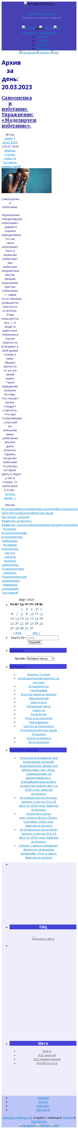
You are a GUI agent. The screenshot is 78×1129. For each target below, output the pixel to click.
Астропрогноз (39, 686)
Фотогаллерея (38, 742)
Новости (10, 158)
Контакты (43, 48)
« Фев (17, 633)
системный (10, 592)
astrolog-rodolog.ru (42, 14)
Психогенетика (13, 569)
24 (32, 623)
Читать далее (10, 496)
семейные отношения (10, 587)
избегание (9, 541)
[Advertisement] (43, 895)
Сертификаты (38, 722)
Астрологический (14, 533)
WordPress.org (47, 1063)
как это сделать (10, 555)
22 (22, 623)
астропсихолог (12, 537)
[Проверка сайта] (43, 939)
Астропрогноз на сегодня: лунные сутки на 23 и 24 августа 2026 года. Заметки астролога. (38, 835)
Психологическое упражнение (14, 579)
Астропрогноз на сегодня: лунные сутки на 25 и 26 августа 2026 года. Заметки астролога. (38, 804)
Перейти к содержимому (39, 32)
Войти (47, 1051)
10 (32, 614)
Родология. (39, 714)
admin (9, 138)
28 (17, 628)
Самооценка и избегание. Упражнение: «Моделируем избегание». (19, 112)
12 (41, 614)
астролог (9, 529)
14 (17, 618)
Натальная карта (38, 706)
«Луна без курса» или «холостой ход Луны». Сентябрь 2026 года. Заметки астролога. (39, 819)
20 (12, 623)
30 (27, 628)
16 (27, 618)
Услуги (43, 40)
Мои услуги (39, 702)
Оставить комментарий (11, 164)
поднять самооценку (10, 563)
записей (47, 1055)
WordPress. (39, 1121)
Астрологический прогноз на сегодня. (38, 680)
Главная (43, 36)
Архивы (20, 658)
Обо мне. (43, 44)
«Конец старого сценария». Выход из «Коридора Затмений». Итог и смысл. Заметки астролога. (38, 851)
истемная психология (10, 547)
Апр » (36, 633)
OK (34, 642)
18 (36, 618)
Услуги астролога (38, 738)
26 (41, 623)
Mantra (68, 1117)
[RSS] (58, 27)
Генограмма (38, 690)
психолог (9, 573)
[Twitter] (46, 27)
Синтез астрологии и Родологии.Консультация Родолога (38, 730)
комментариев (47, 1059)
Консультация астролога (38, 694)
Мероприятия (39, 698)
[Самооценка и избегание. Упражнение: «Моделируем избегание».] (27, 192)
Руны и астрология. (39, 718)
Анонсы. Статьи (10, 152)
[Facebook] (30, 27)
